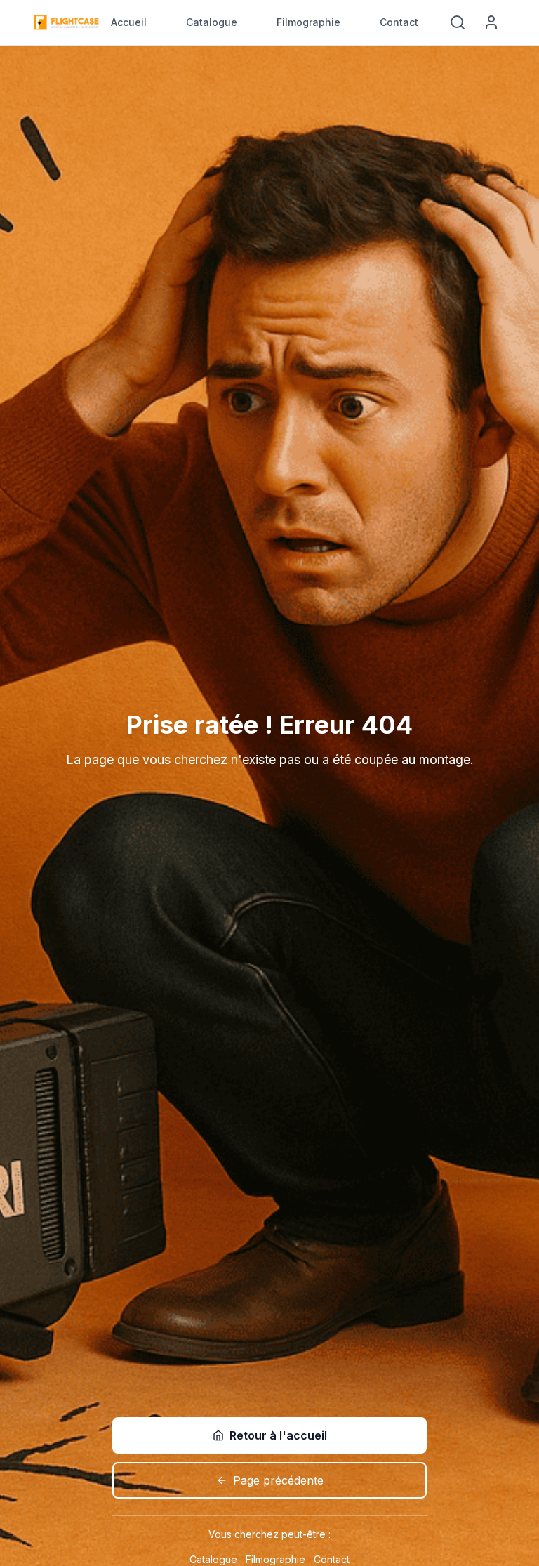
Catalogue (211, 22)
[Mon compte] (491, 22)
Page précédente (278, 1480)
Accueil (129, 22)
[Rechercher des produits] (458, 22)
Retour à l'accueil (278, 1435)
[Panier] (432, 22)
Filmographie (308, 22)
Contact (399, 22)
